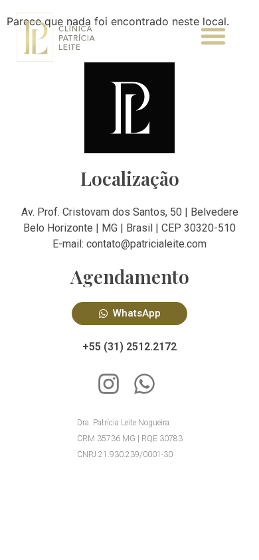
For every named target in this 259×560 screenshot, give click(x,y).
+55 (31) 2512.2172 (129, 346)
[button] (213, 36)
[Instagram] (108, 384)
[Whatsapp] (144, 384)
